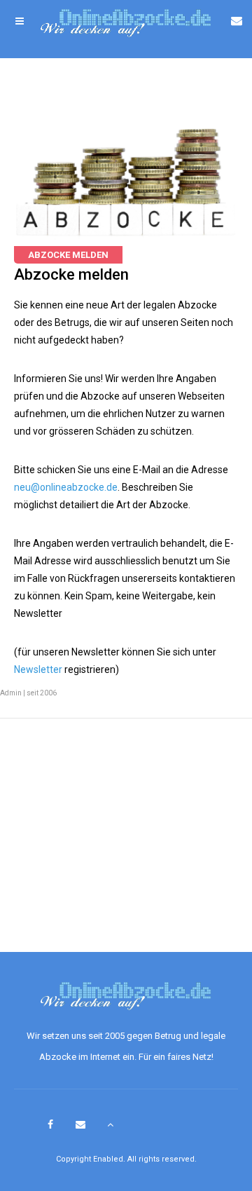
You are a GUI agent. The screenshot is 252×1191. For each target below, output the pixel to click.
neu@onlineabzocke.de (66, 487)
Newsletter (38, 669)
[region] (126, 845)
